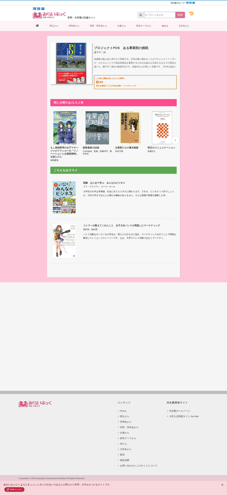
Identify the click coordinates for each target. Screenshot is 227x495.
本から (165, 25)
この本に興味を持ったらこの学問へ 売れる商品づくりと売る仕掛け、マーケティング (116, 82)
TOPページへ (16, 490)
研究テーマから (143, 26)
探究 (122, 454)
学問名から (74, 26)
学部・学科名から (98, 26)
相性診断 (124, 460)
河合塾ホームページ (179, 411)
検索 (180, 14)
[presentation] (175, 140)
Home (123, 411)
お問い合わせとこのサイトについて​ (138, 465)
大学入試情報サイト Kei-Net (184, 416)
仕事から (121, 26)
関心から (54, 26)
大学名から (183, 26)
